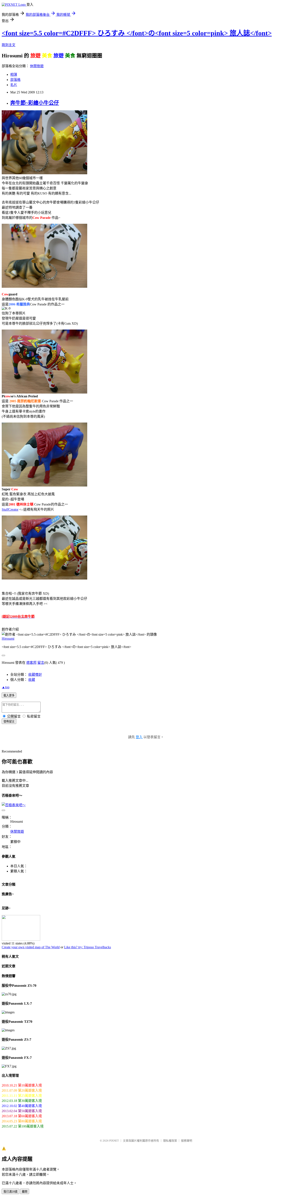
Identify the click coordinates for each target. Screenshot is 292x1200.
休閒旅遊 (37, 66)
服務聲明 (186, 1140)
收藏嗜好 (35, 674)
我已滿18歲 (10, 1191)
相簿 (13, 74)
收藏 (31, 679)
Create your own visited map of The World (31, 947)
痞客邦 (31, 662)
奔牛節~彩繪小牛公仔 (34, 103)
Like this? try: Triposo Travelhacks (87, 947)
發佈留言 (9, 721)
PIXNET (114, 1140)
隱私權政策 (170, 1140)
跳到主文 (8, 45)
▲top (5, 687)
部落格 (15, 79)
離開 (24, 1191)
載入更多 (9, 695)
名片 (13, 85)
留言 (40, 662)
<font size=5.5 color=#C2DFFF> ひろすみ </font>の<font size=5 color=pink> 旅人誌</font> (137, 33)
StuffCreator (10, 509)
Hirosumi (8, 638)
